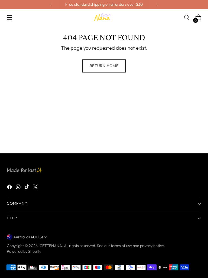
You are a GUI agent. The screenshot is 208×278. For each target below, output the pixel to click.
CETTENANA (51, 245)
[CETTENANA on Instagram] (18, 188)
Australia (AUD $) (28, 237)
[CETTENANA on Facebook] (10, 188)
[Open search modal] (186, 17)
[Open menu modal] (9, 17)
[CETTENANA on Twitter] (36, 188)
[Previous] (51, 4)
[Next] (157, 4)
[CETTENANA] (104, 17)
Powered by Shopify (24, 251)
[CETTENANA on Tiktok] (27, 188)
